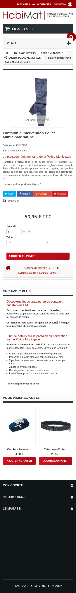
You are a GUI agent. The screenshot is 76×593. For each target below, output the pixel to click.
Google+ (44, 193)
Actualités (23, 4)
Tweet (10, 193)
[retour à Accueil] (6, 53)
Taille (9, 237)
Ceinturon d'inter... (56, 449)
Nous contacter (41, 4)
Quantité (11, 226)
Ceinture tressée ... (19, 449)
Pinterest (61, 193)
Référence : (9, 145)
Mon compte (13, 485)
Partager (25, 193)
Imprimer (13, 201)
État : (6, 150)
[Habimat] (38, 15)
